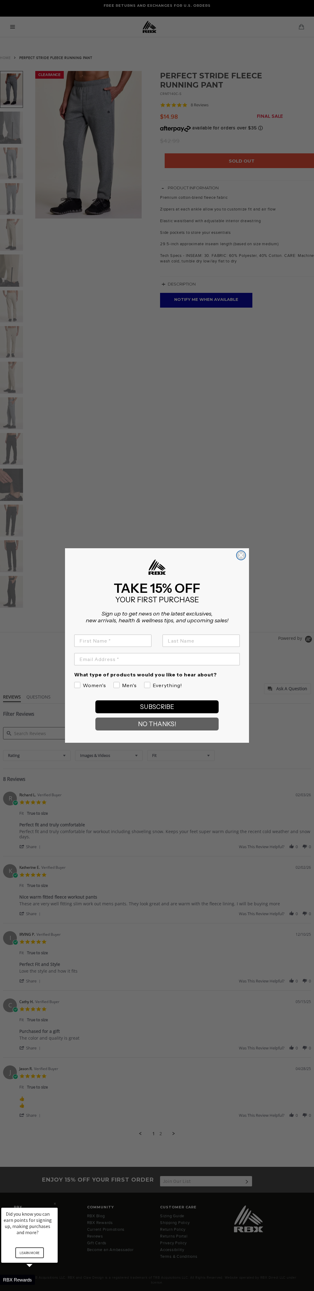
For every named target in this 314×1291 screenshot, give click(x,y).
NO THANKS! (157, 724)
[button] (37, 1280)
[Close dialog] (241, 555)
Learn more (30, 1252)
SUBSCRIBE (157, 706)
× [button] (55, 1203)
